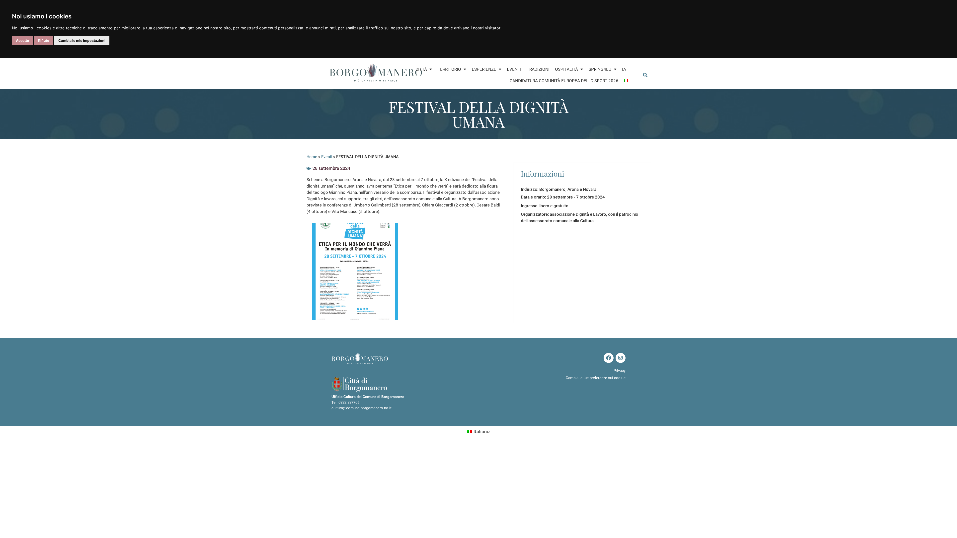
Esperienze (484, 69)
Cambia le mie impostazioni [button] (81, 40)
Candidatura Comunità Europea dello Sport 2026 (564, 80)
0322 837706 (348, 402)
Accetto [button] (22, 40)
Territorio (449, 69)
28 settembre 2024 (331, 168)
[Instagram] (621, 358)
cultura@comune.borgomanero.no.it (361, 408)
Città (421, 69)
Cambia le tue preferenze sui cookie (596, 378)
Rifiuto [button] (43, 40)
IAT (625, 69)
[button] (645, 75)
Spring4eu (600, 69)
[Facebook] (609, 358)
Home (312, 156)
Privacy (620, 370)
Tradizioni (538, 69)
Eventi (514, 69)
